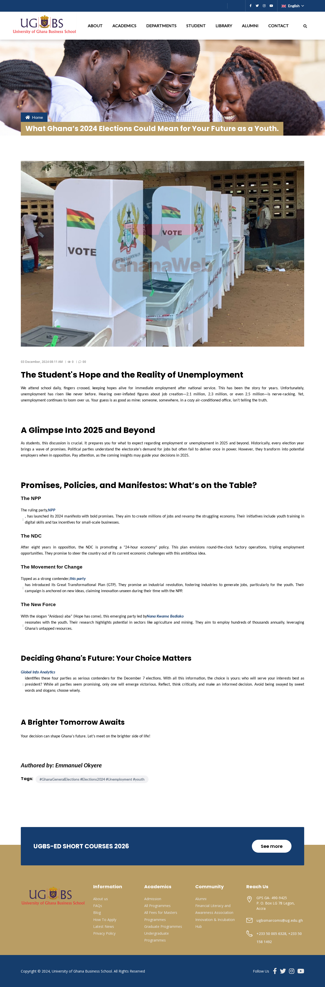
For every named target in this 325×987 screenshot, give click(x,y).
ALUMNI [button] (250, 25)
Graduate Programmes (163, 926)
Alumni (200, 898)
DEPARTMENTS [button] (161, 25)
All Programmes (157, 905)
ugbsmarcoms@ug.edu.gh (279, 920)
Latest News (103, 926)
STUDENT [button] (196, 25)
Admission (152, 898)
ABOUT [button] (95, 25)
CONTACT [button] (278, 25)
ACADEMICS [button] (124, 25)
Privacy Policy (104, 933)
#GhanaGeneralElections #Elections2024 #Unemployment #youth (92, 779)
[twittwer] (257, 6)
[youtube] (271, 6)
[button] (305, 25)
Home (37, 117)
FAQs (97, 905)
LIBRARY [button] (224, 25)
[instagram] (264, 6)
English (293, 6)
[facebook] (251, 6)
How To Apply (104, 919)
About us (100, 898)
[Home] (45, 26)
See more (272, 846)
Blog (97, 912)
